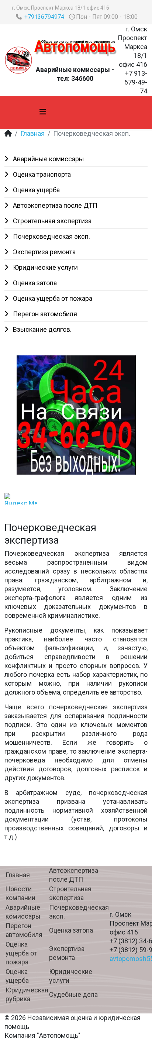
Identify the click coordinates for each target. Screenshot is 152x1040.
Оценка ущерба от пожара (51, 298)
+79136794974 (44, 16)
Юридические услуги (44, 267)
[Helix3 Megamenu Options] (42, 112)
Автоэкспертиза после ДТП (54, 205)
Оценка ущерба (35, 190)
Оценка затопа (34, 283)
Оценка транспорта (41, 174)
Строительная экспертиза (51, 221)
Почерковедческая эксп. (50, 236)
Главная (32, 133)
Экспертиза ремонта (43, 252)
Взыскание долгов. (41, 329)
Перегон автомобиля (44, 314)
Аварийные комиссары (47, 159)
